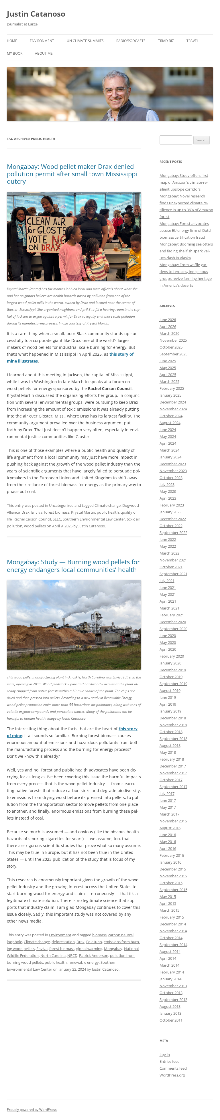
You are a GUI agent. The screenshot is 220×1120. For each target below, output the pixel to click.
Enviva (36, 512)
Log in (165, 1054)
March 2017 (169, 814)
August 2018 (170, 745)
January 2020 (170, 663)
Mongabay (113, 948)
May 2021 (168, 594)
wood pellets (35, 526)
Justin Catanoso (36, 14)
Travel (192, 40)
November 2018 (173, 724)
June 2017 (168, 800)
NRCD (72, 955)
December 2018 (173, 718)
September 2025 (173, 354)
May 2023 (168, 491)
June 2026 (168, 319)
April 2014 (168, 958)
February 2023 (172, 505)
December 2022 (173, 518)
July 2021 (167, 580)
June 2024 (168, 429)
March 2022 (169, 553)
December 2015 (173, 869)
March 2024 (169, 450)
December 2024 (173, 402)
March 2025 (169, 381)
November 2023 (173, 470)
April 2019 (168, 704)
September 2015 (173, 889)
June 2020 (168, 635)
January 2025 (170, 395)
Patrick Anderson (93, 955)
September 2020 (173, 628)
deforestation (63, 941)
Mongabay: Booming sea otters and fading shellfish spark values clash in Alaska (186, 251)
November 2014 (173, 930)
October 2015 (171, 882)
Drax (25, 512)
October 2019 (171, 676)
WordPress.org (172, 1075)
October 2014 (171, 937)
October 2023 (171, 477)
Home (12, 40)
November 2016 (173, 821)
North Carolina (53, 955)
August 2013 (170, 1006)
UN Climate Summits (85, 40)
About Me (44, 53)
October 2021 (171, 566)
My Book (14, 53)
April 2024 (168, 443)
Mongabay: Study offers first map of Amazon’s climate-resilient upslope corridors (184, 182)
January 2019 (170, 711)
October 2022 (171, 525)
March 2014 (169, 965)
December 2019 (173, 669)
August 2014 (170, 951)
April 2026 (168, 326)
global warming (89, 948)
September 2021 (173, 573)
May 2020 (168, 642)
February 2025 (172, 388)
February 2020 (172, 656)
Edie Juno (94, 941)
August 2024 (170, 422)
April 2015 (168, 903)
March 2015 (169, 910)
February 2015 (172, 917)
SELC (57, 519)
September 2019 (173, 683)
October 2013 (171, 992)
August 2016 (170, 827)
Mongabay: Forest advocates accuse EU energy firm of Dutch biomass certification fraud (186, 230)
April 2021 (168, 601)
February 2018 (172, 759)
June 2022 (168, 539)
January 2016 (170, 862)
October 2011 (171, 1020)
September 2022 (173, 532)
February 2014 (172, 972)
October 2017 (171, 779)
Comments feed (173, 1068)
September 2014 (173, 944)
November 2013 (173, 985)
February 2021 (172, 615)
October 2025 (171, 347)
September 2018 (173, 738)
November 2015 (173, 875)
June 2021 (168, 587)
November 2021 (173, 560)
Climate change (108, 505)
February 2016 (172, 855)
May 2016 (168, 841)
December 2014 (173, 924)
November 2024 (173, 408)
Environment (42, 40)
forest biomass (56, 512)
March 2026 (169, 333)
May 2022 (168, 546)
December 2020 (173, 621)
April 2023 (168, 498)
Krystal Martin (83, 512)
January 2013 (170, 1013)
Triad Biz (166, 40)
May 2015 (168, 896)
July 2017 (167, 793)
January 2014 (170, 979)
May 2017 (168, 807)
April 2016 (168, 848)
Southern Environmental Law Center (94, 519)
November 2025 (173, 340)
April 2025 (168, 374)
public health (108, 512)
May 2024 (168, 436)
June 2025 (168, 360)
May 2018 (168, 752)
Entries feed (170, 1061)
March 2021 (169, 608)
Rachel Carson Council (32, 519)
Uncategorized (61, 505)
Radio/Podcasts (131, 40)
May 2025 (168, 367)
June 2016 (168, 834)
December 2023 (173, 463)
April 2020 (168, 649)
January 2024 (170, 457)
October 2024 (171, 415)
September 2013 (173, 999)
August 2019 (170, 690)
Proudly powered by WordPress (32, 1109)
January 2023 (170, 512)
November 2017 (173, 772)
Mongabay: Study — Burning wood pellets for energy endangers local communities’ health (73, 565)
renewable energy (83, 962)
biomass (99, 934)
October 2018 (171, 731)
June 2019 (168, 697)
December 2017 (173, 766)
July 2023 (167, 484)
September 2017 (173, 786)
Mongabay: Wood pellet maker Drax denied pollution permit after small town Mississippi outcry (72, 174)
